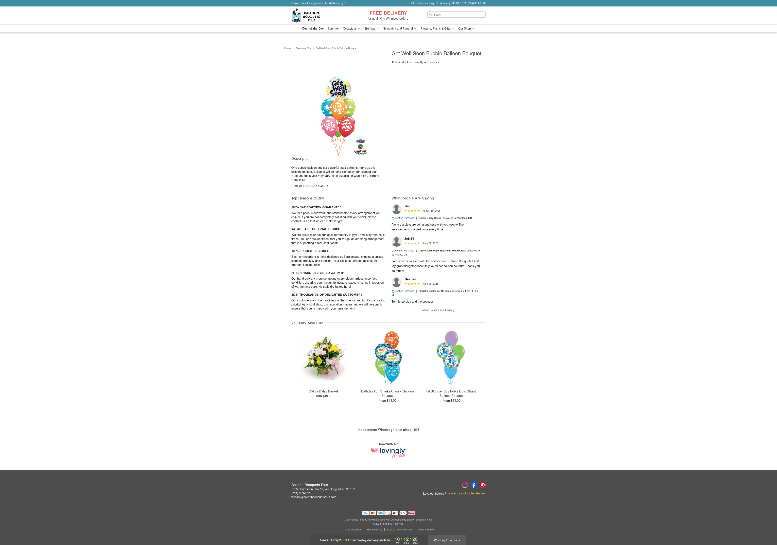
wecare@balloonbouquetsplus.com (313, 497)
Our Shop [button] (465, 28)
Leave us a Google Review (466, 493)
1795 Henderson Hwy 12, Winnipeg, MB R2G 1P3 (323, 489)
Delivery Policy (425, 529)
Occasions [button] (350, 28)
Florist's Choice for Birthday (435, 291)
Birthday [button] (370, 28)
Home (287, 48)
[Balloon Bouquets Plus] (320, 15)
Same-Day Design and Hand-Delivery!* (318, 3)
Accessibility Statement (399, 529)
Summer (333, 28)
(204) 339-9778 (301, 493)
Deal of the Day (313, 28)
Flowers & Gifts (303, 48)
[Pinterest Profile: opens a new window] (483, 485)
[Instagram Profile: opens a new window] (465, 485)
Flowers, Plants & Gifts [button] (436, 28)
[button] (766, 528)
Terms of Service (352, 529)
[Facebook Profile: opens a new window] (474, 485)
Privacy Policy (374, 529)
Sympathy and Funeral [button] (398, 28)
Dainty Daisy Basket (430, 218)
